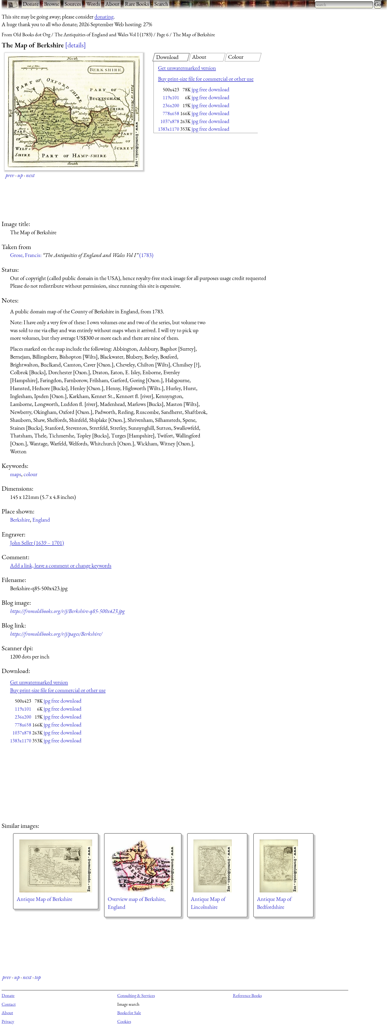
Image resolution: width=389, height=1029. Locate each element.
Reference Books (247, 995)
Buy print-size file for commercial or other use (206, 78)
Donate (31, 3)
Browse (51, 3)
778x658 (171, 113)
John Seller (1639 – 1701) (37, 542)
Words (93, 3)
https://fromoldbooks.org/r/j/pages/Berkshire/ (56, 633)
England (41, 519)
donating (104, 16)
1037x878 (169, 121)
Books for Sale (129, 1013)
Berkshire (20, 519)
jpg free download (210, 89)
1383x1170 (168, 129)
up (20, 175)
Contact (9, 1004)
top (38, 977)
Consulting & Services (136, 995)
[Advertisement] (196, 177)
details (75, 44)
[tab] (171, 57)
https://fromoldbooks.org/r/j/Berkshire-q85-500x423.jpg (67, 611)
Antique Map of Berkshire (44, 898)
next (30, 175)
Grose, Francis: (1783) (81, 255)
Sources (73, 3)
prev (10, 175)
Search (161, 3)
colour (30, 474)
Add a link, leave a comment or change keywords (60, 565)
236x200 (171, 105)
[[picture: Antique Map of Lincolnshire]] (217, 866)
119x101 (171, 97)
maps (15, 474)
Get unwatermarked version (187, 67)
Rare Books (137, 3)
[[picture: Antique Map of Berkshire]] (56, 866)
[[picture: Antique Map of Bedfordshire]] (283, 866)
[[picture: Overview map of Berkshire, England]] (143, 866)
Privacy (8, 1021)
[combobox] (344, 4)
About (112, 3)
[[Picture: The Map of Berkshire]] (74, 111)
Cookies (124, 1021)
